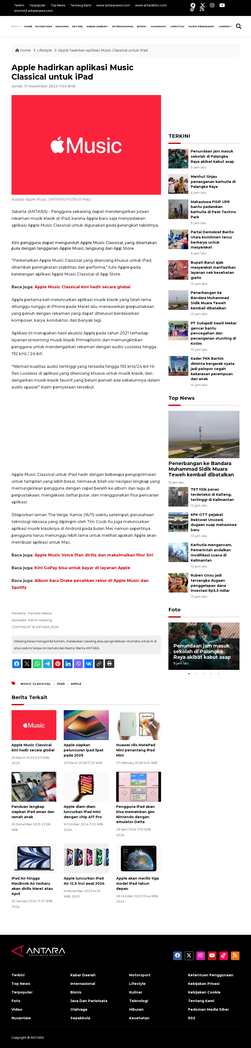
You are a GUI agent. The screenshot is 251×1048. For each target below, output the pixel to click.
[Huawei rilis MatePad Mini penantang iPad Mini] (138, 724)
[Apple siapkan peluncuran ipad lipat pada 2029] (86, 724)
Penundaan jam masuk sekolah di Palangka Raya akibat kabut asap (212, 156)
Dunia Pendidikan (201, 26)
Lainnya (224, 26)
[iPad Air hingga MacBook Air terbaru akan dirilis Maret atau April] (34, 858)
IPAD (61, 684)
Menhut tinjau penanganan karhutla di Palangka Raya (213, 181)
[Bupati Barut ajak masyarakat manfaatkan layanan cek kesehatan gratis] (178, 269)
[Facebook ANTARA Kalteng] (192, 5)
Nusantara (21, 1018)
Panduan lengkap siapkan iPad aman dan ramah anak (33, 811)
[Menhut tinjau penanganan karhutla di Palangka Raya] (178, 183)
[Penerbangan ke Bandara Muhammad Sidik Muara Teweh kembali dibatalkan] (178, 299)
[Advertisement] (86, 431)
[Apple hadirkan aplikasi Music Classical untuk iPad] (203, 434)
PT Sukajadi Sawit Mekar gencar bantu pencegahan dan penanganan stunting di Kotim (214, 333)
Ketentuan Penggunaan (210, 975)
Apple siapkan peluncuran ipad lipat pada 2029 (83, 750)
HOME (28, 26)
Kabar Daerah (97, 26)
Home (25, 50)
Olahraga (158, 26)
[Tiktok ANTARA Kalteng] (192, 8)
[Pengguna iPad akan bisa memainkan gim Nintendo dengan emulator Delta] (138, 786)
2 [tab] (196, 673)
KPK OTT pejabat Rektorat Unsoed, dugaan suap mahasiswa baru (214, 522)
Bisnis (141, 26)
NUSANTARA (43, 26)
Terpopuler (37, 5)
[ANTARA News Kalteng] (17, 26)
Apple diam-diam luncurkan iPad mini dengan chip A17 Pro (83, 811)
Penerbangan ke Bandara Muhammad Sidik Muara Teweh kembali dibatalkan (201, 469)
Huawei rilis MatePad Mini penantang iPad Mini (135, 750)
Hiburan (136, 1009)
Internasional (123, 26)
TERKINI (179, 136)
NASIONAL (62, 26)
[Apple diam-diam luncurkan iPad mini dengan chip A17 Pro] (86, 786)
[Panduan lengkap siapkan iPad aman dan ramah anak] (34, 786)
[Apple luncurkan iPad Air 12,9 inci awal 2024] (86, 858)
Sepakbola (80, 1018)
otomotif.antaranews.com (33, 11)
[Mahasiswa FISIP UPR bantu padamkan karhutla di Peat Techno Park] (178, 209)
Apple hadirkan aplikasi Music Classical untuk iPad (103, 50)
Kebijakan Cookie (204, 992)
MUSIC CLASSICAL (36, 684)
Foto (174, 610)
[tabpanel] (203, 646)
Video (17, 1009)
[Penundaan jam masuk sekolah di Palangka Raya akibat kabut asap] (178, 158)
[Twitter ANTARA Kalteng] (202, 5)
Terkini (19, 5)
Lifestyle (177, 26)
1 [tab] (189, 673)
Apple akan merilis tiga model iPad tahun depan (137, 883)
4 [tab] (211, 673)
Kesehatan (139, 1018)
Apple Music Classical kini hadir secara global (82, 287)
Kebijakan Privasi (203, 983)
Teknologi (138, 1001)
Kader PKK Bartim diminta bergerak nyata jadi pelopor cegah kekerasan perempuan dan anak (212, 368)
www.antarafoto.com (151, 5)
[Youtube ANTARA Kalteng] (222, 5)
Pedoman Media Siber (208, 1009)
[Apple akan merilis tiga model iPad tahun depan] (138, 858)
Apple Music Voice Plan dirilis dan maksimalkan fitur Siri (94, 555)
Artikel (77, 26)
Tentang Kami (80, 5)
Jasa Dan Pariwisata (88, 1001)
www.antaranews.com (113, 5)
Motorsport (140, 975)
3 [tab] (203, 673)
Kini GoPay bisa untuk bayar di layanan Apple (82, 567)
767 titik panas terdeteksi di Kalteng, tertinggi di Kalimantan (212, 494)
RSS (191, 1018)
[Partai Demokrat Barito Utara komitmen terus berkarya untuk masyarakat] (178, 239)
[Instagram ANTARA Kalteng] (212, 5)
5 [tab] (218, 673)
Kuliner (135, 992)
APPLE (76, 684)
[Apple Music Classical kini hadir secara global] (34, 724)
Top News (57, 5)
